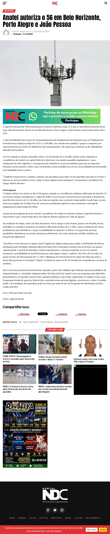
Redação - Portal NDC (23, 34)
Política (43, 518)
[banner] (51, 123)
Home (12, 518)
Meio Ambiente (93, 518)
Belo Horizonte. (31, 322)
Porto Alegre (62, 322)
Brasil (68, 518)
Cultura (79, 518)
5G (21, 322)
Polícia (32, 518)
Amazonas (56, 518)
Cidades (22, 518)
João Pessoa (47, 322)
